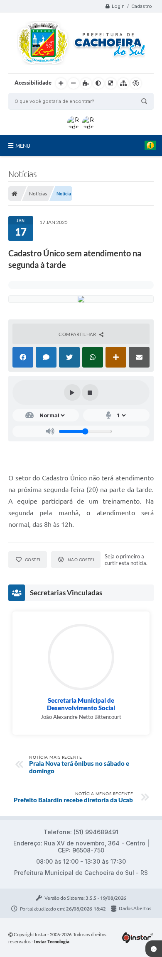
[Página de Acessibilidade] (135, 83)
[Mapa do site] (123, 83)
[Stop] (90, 392)
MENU (22, 146)
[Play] (72, 392)
